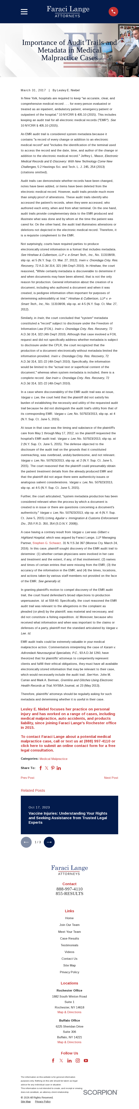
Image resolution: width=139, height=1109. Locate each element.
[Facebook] (53, 1060)
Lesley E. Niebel (35, 709)
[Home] (68, 11)
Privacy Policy (69, 972)
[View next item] (49, 842)
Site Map (69, 965)
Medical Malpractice (54, 759)
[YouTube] (86, 1060)
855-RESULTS (69, 893)
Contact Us (69, 958)
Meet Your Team (69, 932)
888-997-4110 (69, 889)
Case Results (69, 938)
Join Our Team (69, 925)
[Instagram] (78, 1060)
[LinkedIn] (69, 1060)
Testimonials (69, 945)
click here (29, 746)
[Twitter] (61, 1060)
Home (69, 918)
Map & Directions (69, 1012)
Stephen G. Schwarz (47, 543)
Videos (69, 952)
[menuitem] (26, 1101)
